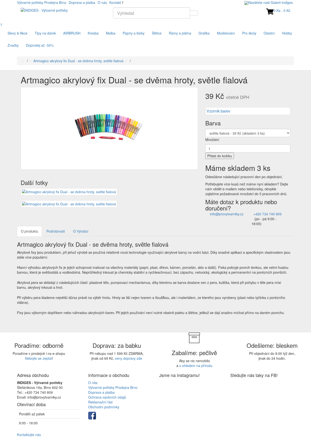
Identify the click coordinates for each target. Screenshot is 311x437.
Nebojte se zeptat (38, 358)
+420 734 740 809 (267, 213)
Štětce (157, 33)
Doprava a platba (82, 2)
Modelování (226, 33)
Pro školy (249, 33)
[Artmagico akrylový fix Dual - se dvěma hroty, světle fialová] (109, 128)
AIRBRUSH (71, 33)
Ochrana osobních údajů (107, 397)
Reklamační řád (100, 402)
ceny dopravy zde (128, 358)
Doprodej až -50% (40, 45)
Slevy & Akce (17, 33)
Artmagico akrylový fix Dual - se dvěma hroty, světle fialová (78, 60)
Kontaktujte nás (29, 434)
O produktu (29, 231)
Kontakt (115, 2)
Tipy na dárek (45, 33)
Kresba (93, 33)
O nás (102, 2)
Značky (13, 45)
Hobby (287, 33)
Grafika (204, 33)
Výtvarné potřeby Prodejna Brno (41, 2)
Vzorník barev (218, 111)
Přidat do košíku (219, 155)
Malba (110, 33)
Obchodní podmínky (103, 406)
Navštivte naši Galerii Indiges (270, 2)
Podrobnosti (55, 231)
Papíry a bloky (134, 33)
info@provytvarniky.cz (226, 213)
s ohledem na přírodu (195, 365)
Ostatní (269, 33)
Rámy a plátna (180, 33)
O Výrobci (80, 231)
